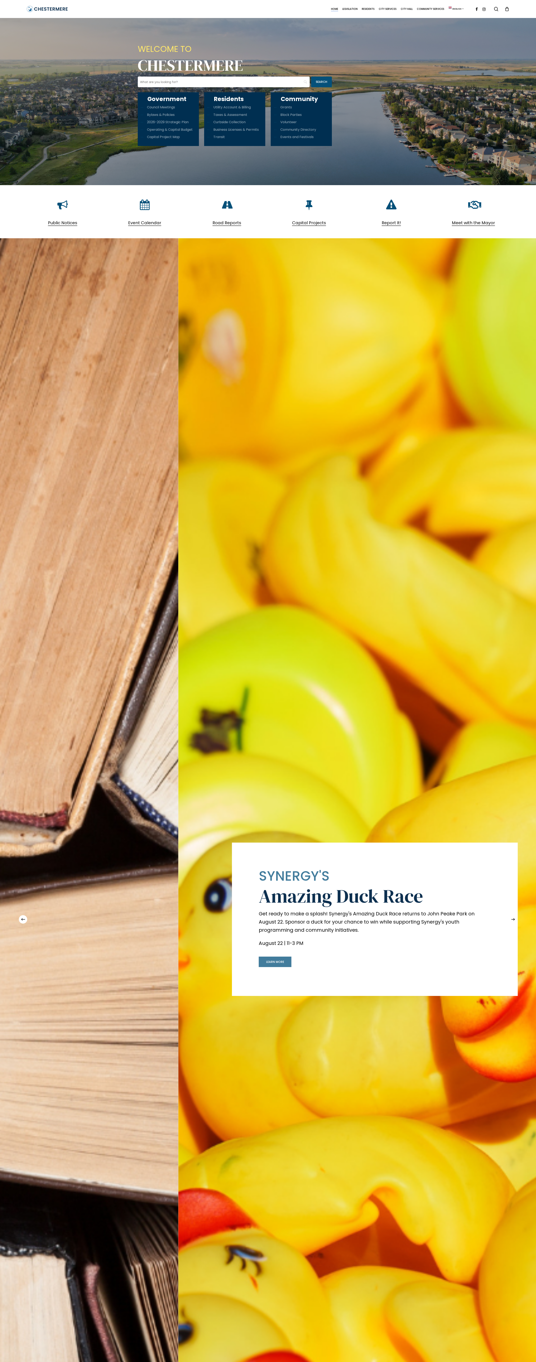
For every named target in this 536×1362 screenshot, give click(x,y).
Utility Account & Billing (232, 107)
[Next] (513, 919)
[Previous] (23, 919)
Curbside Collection (229, 122)
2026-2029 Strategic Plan (168, 122)
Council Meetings (161, 107)
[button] (27, 958)
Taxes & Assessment (230, 114)
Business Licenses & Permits (236, 129)
